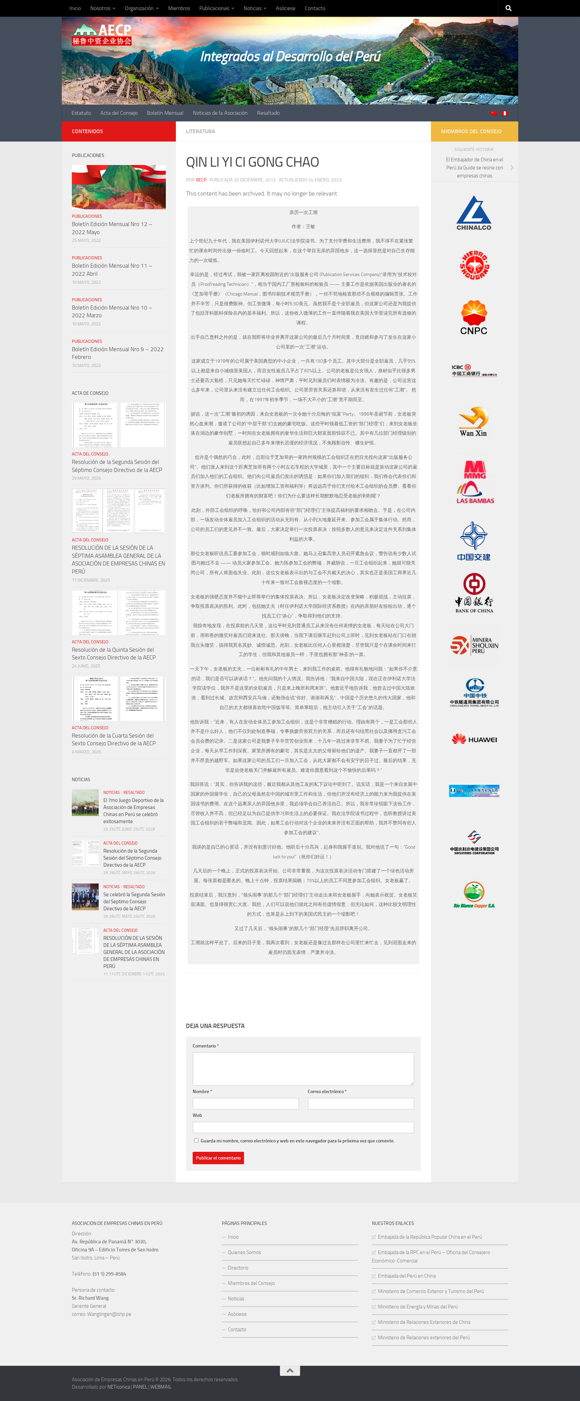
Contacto (315, 8)
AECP (201, 180)
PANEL (140, 1387)
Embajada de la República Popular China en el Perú (430, 1237)
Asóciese (285, 8)
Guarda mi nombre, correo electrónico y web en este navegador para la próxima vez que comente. (297, 1141)
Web (197, 1115)
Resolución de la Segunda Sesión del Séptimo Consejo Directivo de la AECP (132, 858)
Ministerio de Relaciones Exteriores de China (424, 1322)
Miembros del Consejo (251, 1283)
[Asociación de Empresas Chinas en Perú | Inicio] (102, 34)
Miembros (179, 8)
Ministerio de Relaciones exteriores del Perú (424, 1338)
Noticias (252, 8)
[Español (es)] (505, 113)
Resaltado (268, 113)
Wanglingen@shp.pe (109, 1314)
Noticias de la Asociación (220, 113)
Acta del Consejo (119, 113)
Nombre (202, 1091)
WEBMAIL (161, 1387)
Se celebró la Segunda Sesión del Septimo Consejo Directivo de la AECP (134, 902)
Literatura (200, 131)
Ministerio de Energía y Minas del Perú (418, 1307)
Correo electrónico (327, 1091)
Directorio (238, 1268)
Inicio (75, 8)
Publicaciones (214, 8)
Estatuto (81, 113)
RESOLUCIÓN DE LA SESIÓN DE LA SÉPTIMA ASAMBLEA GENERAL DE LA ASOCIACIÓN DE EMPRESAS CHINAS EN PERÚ (134, 952)
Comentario (206, 1046)
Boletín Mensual (165, 113)
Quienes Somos (244, 1252)
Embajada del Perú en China (407, 1276)
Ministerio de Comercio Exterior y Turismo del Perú (431, 1291)
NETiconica (118, 1387)
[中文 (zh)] (494, 113)
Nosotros (100, 8)
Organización (139, 8)
